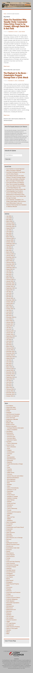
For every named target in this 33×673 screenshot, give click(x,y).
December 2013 (10, 392)
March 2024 (9, 252)
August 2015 (9, 358)
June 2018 (9, 319)
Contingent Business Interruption (15, 428)
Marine (8, 578)
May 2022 (8, 274)
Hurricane (9, 474)
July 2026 (8, 216)
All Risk (8, 410)
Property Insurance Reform (13, 597)
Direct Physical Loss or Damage (14, 537)
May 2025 (8, 233)
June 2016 (9, 341)
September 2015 (10, 356)
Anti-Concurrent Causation (13, 414)
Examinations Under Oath (12, 548)
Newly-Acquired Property (12, 583)
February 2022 (10, 279)
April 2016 (8, 344)
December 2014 (10, 372)
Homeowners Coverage (12, 565)
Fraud (7, 559)
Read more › (7, 66)
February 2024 (10, 253)
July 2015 (8, 360)
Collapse (9, 450)
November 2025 (10, 226)
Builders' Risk (9, 422)
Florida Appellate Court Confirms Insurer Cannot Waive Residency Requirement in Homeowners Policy (15, 192)
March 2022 (9, 277)
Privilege (8, 594)
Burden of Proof (10, 424)
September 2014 (10, 377)
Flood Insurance (10, 556)
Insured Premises (10, 571)
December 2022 (10, 264)
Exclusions (9, 549)
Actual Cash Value (11, 407)
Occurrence (9, 587)
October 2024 (9, 241)
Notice (8, 585)
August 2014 (9, 379)
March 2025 (9, 236)
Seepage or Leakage (12, 496)
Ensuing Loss (9, 546)
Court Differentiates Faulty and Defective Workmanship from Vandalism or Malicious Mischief (16, 204)
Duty (7, 541)
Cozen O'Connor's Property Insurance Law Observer (17, 651)
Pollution (9, 493)
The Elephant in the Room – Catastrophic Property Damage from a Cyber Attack (16, 75)
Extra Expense (10, 553)
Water (8, 515)
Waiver (8, 631)
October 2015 (9, 355)
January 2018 (9, 322)
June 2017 (9, 329)
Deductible (9, 534)
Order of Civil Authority (13, 488)
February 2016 (10, 348)
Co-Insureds (9, 524)
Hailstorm (9, 470)
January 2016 (9, 349)
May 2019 (8, 313)
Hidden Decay (10, 472)
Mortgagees (9, 582)
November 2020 (10, 300)
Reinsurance (9, 607)
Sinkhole (9, 501)
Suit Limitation (9, 618)
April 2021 (8, 296)
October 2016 (9, 334)
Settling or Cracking (12, 498)
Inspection (9, 568)
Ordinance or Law (11, 489)
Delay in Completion (12, 429)
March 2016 (9, 346)
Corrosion (9, 453)
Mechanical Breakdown (13, 477)
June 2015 (9, 361)
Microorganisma (11, 479)
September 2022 (10, 267)
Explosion (21, 118)
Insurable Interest (10, 570)
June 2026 (9, 217)
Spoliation (8, 614)
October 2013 (9, 396)
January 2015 (9, 370)
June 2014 (9, 382)
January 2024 (9, 255)
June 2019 (9, 312)
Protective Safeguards (12, 599)
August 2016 (9, 337)
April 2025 (8, 235)
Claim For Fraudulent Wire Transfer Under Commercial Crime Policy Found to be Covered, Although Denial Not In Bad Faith (16, 24)
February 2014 (10, 389)
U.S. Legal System (11, 623)
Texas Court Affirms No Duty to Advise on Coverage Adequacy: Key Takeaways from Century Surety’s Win (16, 187)
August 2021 (9, 289)
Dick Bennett (21, 80)
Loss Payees (9, 577)
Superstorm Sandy (12, 440)
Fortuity (8, 558)
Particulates (10, 491)
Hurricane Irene (11, 436)
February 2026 (10, 223)
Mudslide (9, 484)
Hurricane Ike (10, 434)
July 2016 (8, 339)
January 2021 (9, 298)
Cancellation (9, 431)
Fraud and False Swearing (13, 561)
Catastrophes (9, 433)
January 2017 (9, 332)
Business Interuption (11, 426)
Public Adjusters (10, 601)
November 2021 (10, 284)
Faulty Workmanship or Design (15, 464)
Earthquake (10, 460)
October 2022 (9, 265)
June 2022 (9, 272)
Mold (8, 482)
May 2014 (8, 384)
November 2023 (10, 257)
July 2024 (8, 247)
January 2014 (9, 391)
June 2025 (9, 231)
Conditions (9, 525)
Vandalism (9, 513)
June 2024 (9, 248)
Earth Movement (11, 458)
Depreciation (9, 536)
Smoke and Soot (11, 503)
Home (5, 13)
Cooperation (9, 529)
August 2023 (9, 259)
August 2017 (9, 325)
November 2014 (10, 373)
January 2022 (9, 281)
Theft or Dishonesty (12, 443)
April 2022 (8, 276)
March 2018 (9, 320)
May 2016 (8, 343)
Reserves (8, 613)
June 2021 (9, 293)
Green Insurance (10, 563)
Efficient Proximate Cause (12, 544)
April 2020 (8, 305)
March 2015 (9, 367)
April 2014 (8, 385)
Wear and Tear (11, 517)
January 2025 (9, 240)
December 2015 (10, 351)
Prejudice (8, 589)
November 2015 (10, 353)
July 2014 (8, 380)
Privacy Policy (16, 656)
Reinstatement (10, 606)
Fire (24, 118)
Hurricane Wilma (11, 438)
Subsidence (10, 505)
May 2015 (8, 363)
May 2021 (8, 295)
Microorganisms (11, 481)
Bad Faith (10, 69)
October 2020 (9, 301)
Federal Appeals (10, 554)
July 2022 (8, 271)
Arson (8, 448)
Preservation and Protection (13, 592)
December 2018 (10, 317)
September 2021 (10, 288)
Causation (8, 441)
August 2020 (9, 303)
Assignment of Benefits (12, 419)
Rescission (9, 611)
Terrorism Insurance (8, 120)
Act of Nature (9, 405)
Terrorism (9, 506)
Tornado (9, 510)
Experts (8, 551)
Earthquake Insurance (12, 542)
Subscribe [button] (7, 159)
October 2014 (9, 375)
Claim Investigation (11, 522)
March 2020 (9, 307)
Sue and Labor (10, 616)
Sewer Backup (10, 500)
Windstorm (10, 520)
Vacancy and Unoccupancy (14, 512)
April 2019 (8, 315)
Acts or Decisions (11, 446)
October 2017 (9, 324)
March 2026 (9, 221)
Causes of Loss (10, 445)
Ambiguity (8, 412)
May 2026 (8, 219)
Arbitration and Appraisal (12, 416)
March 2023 (9, 260)
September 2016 (10, 336)
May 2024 (8, 250)
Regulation (9, 604)
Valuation (8, 630)
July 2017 (8, 327)
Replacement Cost (11, 609)
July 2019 (8, 310)
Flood (8, 467)
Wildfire (9, 518)
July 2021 (8, 291)
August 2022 (9, 269)
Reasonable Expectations (12, 602)
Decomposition (11, 457)
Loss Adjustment (10, 575)
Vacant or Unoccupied (11, 628)
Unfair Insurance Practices (13, 626)
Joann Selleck (22, 31)
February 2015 (10, 368)
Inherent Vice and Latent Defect (15, 476)
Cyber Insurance (16, 69)
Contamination (10, 452)
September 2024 (10, 243)
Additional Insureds (11, 409)
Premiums (8, 590)
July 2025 (8, 229)
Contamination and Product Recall (15, 527)
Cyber (9, 118)
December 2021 (10, 283)
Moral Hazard (9, 580)
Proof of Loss (9, 595)
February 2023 (10, 262)
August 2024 (9, 245)
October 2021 (9, 286)
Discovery (8, 539)
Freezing (9, 469)
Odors (8, 486)
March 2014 (9, 387)
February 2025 (10, 238)
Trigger (8, 621)
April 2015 (8, 365)
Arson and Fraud (10, 417)
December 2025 (10, 224)
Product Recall (10, 494)
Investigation (9, 573)
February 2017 (10, 331)
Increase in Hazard (11, 566)
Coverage (8, 530)
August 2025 (9, 228)
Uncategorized (10, 625)
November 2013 (10, 394)
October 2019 (9, 308)
